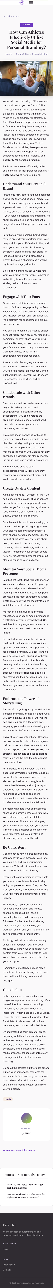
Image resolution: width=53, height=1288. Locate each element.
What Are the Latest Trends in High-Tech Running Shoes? (25, 1186)
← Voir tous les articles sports (19, 1150)
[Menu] (31, 2)
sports (16, 16)
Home (6, 1249)
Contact (7, 1269)
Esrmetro (9, 1225)
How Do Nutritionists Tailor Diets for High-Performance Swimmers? (26, 1196)
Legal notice (9, 1264)
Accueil (7, 16)
